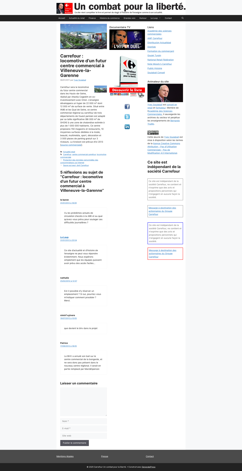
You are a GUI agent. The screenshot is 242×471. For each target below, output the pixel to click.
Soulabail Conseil (156, 72)
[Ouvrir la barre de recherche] (183, 18)
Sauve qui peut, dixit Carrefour (76, 165)
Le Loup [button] (154, 18)
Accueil (61, 18)
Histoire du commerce (110, 18)
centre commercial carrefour (84, 154)
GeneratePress (148, 467)
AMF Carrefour (154, 38)
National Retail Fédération (160, 59)
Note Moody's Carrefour (159, 64)
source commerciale (71, 145)
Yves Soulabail (171, 137)
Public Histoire (154, 68)
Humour (143, 18)
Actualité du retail (77, 18)
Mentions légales (65, 456)
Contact (168, 18)
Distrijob (151, 47)
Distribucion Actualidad (159, 42)
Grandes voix (129, 18)
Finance (92, 18)
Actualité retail (69, 152)
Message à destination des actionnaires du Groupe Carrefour (162, 211)
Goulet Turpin (154, 55)
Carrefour (67, 154)
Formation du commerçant (160, 51)
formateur (161, 108)
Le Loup (64, 237)
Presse (104, 456)
